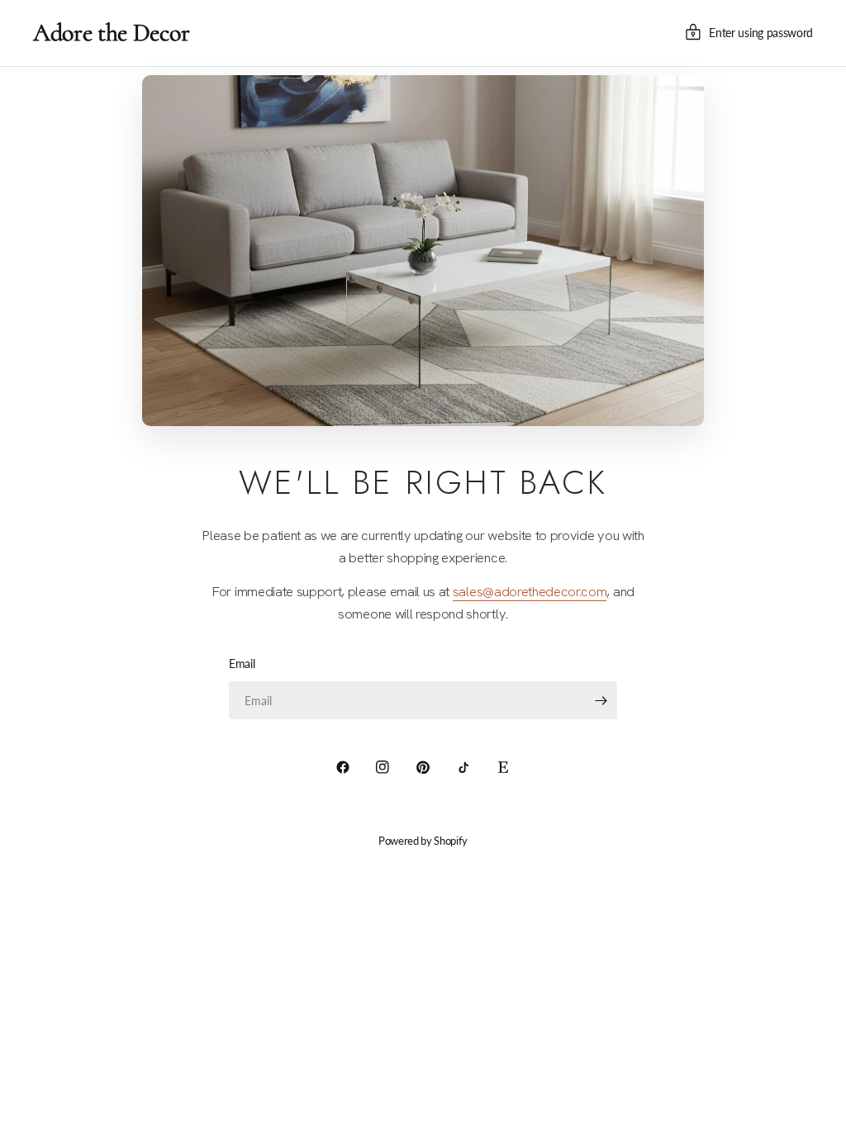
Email (241, 663)
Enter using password (761, 33)
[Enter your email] (600, 700)
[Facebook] (342, 767)
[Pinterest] (423, 767)
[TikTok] (463, 767)
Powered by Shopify (423, 840)
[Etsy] (503, 767)
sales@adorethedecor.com (530, 591)
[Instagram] (382, 767)
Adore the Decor (111, 33)
